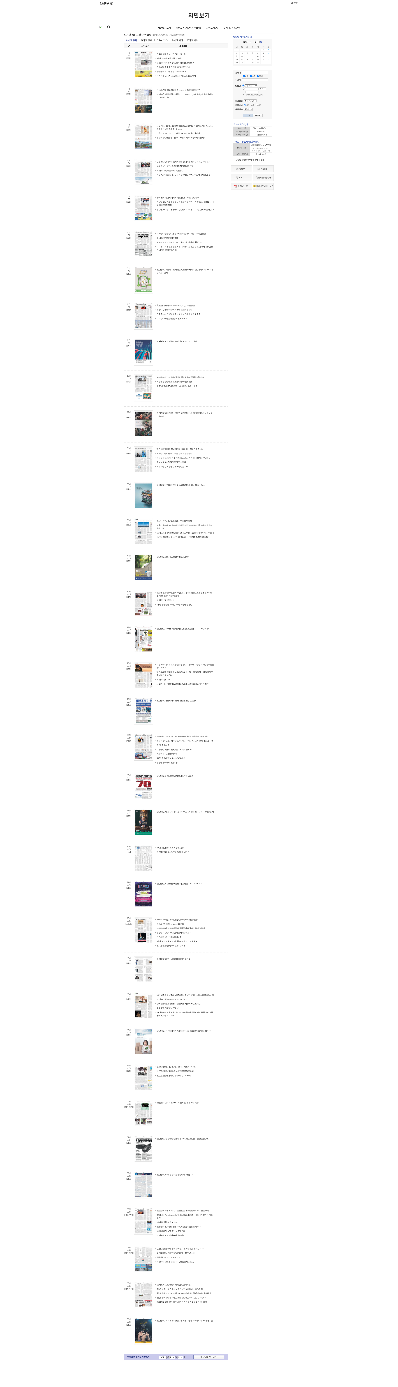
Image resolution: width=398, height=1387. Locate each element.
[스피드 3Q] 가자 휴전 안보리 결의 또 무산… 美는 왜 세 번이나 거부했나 (185, 533)
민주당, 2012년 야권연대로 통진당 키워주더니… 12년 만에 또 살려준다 (185, 209)
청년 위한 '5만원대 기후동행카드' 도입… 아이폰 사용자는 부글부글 (183, 458)
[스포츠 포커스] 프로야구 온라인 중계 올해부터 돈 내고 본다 (181, 928)
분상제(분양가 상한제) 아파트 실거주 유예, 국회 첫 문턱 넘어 (181, 377)
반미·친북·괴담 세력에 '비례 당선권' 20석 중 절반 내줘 (178, 198)
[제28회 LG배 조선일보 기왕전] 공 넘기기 (173, 852)
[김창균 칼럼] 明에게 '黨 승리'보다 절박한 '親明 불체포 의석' (180, 1249)
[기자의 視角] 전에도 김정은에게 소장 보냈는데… (176, 1253)
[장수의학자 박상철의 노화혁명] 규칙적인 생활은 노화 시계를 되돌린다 (185, 995)
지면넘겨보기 (164, 27)
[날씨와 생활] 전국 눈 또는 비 (168, 1222)
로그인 (295, 3)
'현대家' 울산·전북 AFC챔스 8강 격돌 (171, 946)
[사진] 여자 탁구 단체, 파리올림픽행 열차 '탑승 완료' (177, 941)
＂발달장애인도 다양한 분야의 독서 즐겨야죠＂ (176, 749)
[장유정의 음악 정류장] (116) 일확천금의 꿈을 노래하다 (178, 1226)
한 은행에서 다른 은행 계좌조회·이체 (171, 71)
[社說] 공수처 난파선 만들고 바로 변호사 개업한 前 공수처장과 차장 (184, 1293)
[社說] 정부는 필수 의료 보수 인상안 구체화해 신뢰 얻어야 (180, 1289)
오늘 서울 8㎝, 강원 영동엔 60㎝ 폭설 (171, 462)
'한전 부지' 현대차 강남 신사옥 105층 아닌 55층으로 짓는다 (180, 449)
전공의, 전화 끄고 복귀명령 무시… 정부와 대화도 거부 (178, 90)
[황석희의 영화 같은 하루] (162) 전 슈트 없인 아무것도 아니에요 (182, 1302)
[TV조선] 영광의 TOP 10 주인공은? (170, 848)
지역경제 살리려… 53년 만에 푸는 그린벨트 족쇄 (176, 76)
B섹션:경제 (146, 40)
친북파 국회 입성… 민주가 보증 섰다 (171, 54)
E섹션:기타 (192, 40)
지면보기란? (212, 27)
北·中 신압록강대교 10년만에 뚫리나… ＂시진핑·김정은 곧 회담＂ (183, 537)
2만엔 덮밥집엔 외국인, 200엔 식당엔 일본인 (174, 604)
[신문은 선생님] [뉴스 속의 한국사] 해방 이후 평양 (176, 1067)
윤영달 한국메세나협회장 (167, 762)
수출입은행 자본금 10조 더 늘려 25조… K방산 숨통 (177, 386)
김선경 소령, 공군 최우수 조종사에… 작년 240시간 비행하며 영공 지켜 (185, 741)
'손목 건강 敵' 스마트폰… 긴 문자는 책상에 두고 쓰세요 (178, 1004)
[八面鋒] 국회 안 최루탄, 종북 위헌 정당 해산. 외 (175, 63)
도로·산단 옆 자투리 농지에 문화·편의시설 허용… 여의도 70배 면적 (183, 162)
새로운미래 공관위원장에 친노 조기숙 (172, 318)
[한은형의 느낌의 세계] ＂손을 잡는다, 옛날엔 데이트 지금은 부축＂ (184, 1210)
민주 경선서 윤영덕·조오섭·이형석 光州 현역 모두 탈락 (178, 314)
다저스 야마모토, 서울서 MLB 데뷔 (171, 924)
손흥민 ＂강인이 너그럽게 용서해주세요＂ (174, 932)
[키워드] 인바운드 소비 (166, 600)
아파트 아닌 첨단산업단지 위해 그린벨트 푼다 (175, 166)
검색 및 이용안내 (231, 27)
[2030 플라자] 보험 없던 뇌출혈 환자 (171, 1231)
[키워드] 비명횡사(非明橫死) (168, 238)
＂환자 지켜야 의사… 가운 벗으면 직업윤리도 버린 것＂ (179, 133)
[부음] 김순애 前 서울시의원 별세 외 (171, 758)
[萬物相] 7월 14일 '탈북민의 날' (168, 1257)
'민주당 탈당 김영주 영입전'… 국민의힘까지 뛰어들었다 (179, 242)
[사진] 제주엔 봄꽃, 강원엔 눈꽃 (169, 58)
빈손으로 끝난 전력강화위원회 (169, 937)
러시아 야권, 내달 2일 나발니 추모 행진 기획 (174, 521)
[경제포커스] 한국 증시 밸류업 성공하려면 (173, 1284)
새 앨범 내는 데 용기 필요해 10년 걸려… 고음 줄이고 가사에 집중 (182, 684)
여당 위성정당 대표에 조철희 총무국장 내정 (174, 381)
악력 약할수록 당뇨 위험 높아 (168, 1008)
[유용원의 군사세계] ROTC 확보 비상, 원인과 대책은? (178, 1103)
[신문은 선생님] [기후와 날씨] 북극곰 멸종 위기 (175, 1071)
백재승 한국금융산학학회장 (168, 754)
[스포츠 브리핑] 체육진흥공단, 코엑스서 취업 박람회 (178, 919)
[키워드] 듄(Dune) (163, 679)
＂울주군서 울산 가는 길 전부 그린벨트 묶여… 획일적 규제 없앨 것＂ (184, 175)
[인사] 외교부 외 (163, 745)
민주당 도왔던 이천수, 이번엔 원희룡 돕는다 (174, 310)
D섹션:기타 (177, 40)
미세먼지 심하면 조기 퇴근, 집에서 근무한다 (174, 453)
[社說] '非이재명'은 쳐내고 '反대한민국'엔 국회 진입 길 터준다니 (182, 1298)
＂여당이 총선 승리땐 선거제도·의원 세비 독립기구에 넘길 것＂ (182, 233)
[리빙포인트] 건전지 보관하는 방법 (171, 1235)
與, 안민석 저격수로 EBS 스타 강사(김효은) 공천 (176, 305)
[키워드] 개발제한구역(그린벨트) (170, 170)
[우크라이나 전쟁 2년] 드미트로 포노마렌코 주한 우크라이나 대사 (183, 736)
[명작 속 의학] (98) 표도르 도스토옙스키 (172, 999)
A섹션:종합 (131, 40)
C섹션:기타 (162, 40)
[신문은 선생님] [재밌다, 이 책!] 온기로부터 (174, 1075)
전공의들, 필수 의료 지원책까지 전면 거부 (173, 67)
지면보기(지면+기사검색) (188, 27)
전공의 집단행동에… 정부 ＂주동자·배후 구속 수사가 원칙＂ (181, 138)
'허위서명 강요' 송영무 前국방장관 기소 (172, 466)
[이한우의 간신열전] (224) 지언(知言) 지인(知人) (175, 1262)
